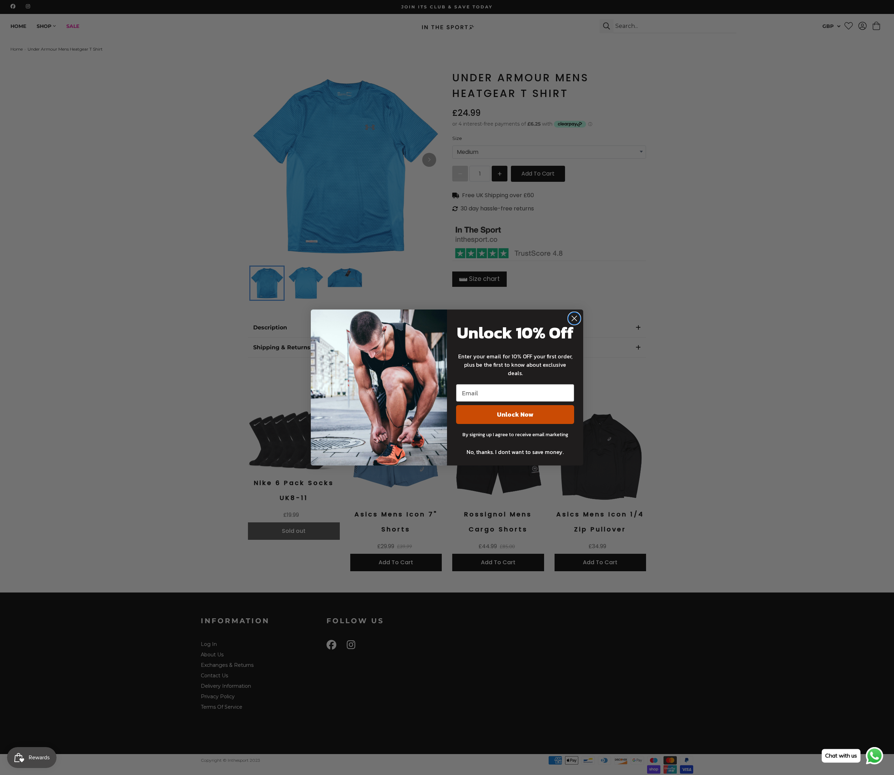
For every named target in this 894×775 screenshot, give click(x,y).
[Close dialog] (574, 318)
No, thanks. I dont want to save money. (515, 452)
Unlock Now (515, 414)
